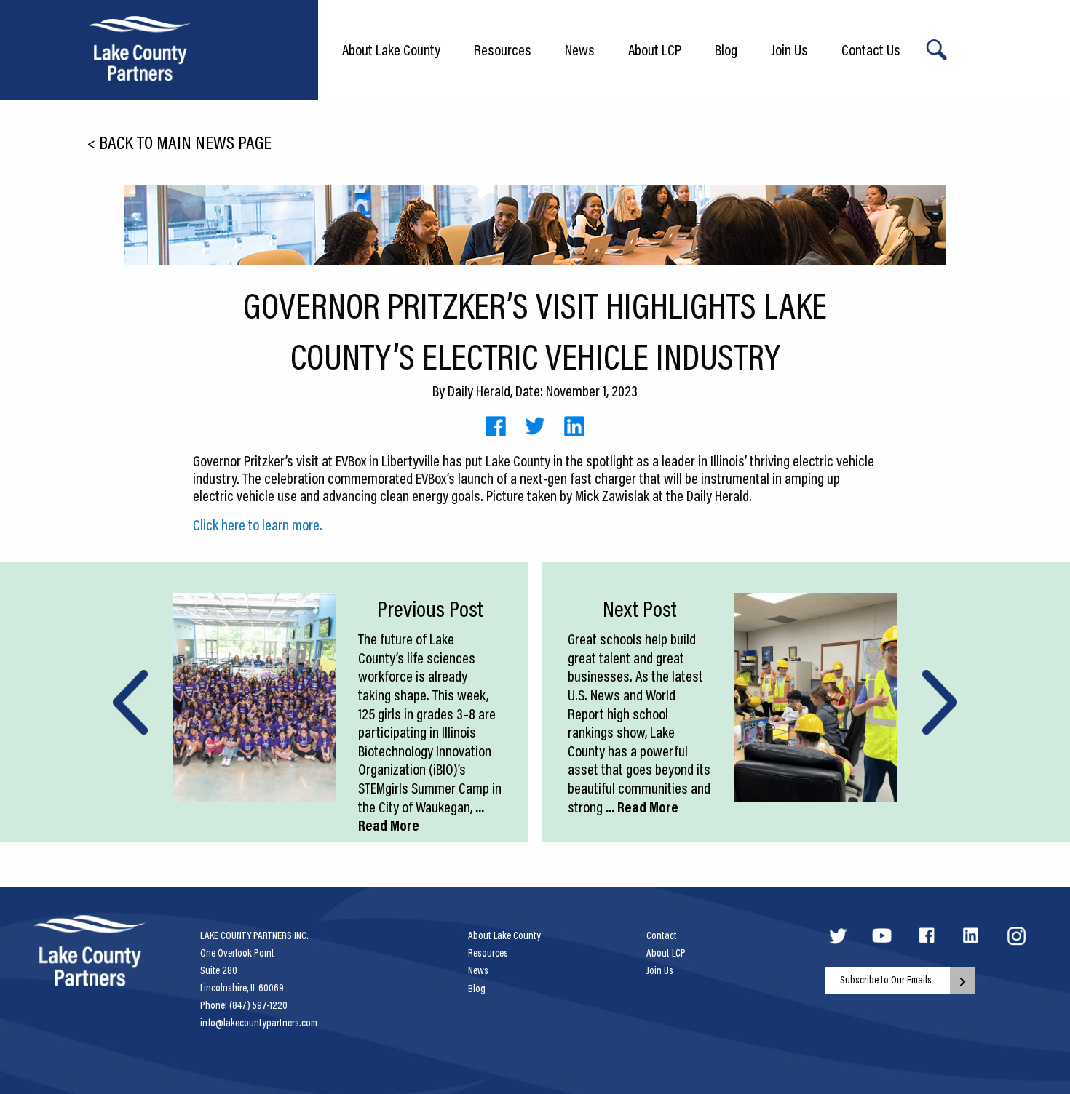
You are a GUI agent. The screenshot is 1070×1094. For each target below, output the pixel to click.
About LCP (654, 49)
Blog (726, 49)
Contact (661, 935)
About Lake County (391, 49)
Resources (502, 49)
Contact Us (870, 49)
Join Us (789, 49)
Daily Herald (479, 390)
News (580, 49)
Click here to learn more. (257, 524)
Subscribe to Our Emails (886, 979)
